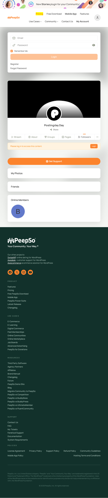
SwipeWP (12, 257)
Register (14, 64)
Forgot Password (18, 68)
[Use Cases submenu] (40, 21)
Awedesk (12, 260)
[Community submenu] (57, 21)
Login (94, 146)
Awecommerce (14, 263)
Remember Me (21, 51)
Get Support (55, 161)
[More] (97, 137)
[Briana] (18, 211)
